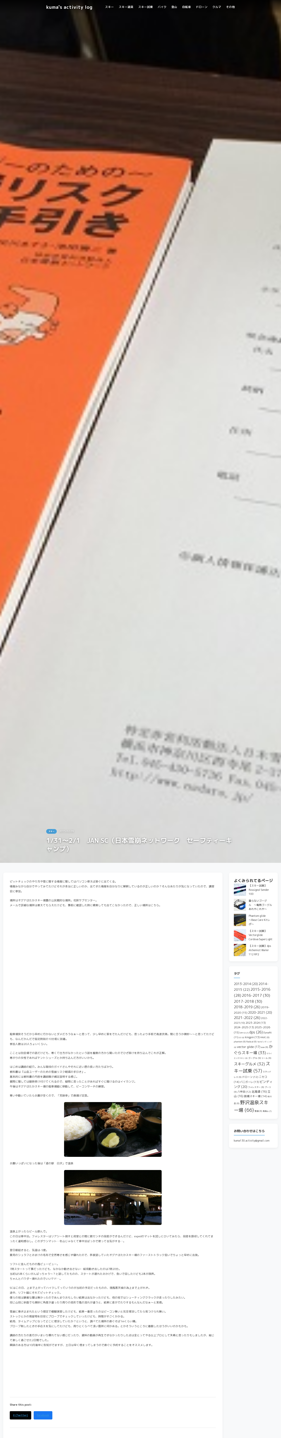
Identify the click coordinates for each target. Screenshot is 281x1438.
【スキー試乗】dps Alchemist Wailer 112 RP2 (260, 950)
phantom (240, 1041)
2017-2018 (248, 1001)
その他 (230, 7)
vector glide (248, 1047)
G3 (241, 1037)
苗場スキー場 (255, 1096)
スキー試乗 (145, 7)
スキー (109, 7)
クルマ (216, 7)
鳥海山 (267, 1111)
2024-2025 (244, 1027)
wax (264, 1047)
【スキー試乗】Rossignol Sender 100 (259, 890)
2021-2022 (247, 1017)
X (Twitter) (20, 1415)
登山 (174, 7)
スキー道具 (126, 7)
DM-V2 (244, 1033)
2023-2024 (256, 1023)
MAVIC (264, 1037)
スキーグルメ (249, 1063)
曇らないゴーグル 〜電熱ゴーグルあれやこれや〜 (260, 905)
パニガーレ (249, 1082)
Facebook (43, 1415)
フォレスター (256, 1087)
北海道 (259, 1092)
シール (266, 1058)
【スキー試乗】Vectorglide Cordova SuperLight (260, 935)
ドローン (201, 7)
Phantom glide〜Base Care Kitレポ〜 (259, 920)
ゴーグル (254, 1057)
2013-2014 (246, 984)
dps (256, 1032)
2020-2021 (260, 1012)
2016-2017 (256, 995)
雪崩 (258, 1111)
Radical (251, 1041)
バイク (162, 7)
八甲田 (244, 1091)
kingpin (252, 1037)
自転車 (186, 7)
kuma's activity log (69, 7)
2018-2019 (247, 1007)
